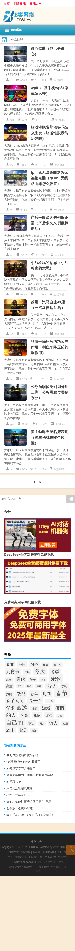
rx (11, 80)
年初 (29, 686)
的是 (24, 715)
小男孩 (37, 871)
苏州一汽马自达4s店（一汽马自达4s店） (48, 304)
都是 (23, 729)
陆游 (34, 730)
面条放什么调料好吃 (19, 808)
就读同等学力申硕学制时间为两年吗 (29, 775)
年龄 (39, 686)
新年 (34, 693)
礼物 (36, 715)
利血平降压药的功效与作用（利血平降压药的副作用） (49, 347)
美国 (60, 715)
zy (11, 164)
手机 (64, 686)
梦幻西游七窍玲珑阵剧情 (22, 755)
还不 (10, 730)
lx (11, 379)
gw (12, 424)
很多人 (51, 685)
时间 (47, 693)
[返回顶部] (70, 850)
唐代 (20, 679)
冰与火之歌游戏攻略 (19, 788)
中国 (22, 664)
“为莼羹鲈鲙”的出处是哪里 (23, 761)
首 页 (6, 3)
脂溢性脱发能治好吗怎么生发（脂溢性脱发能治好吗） (49, 132)
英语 (31, 723)
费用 (65, 723)
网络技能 (20, 3)
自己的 (14, 722)
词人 (41, 723)
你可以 (57, 664)
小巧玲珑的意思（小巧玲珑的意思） (49, 265)
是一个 (35, 700)
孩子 (43, 679)
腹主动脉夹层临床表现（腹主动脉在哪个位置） (49, 437)
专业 (10, 664)
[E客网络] (37, 16)
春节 (62, 692)
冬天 (40, 671)
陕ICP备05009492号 (54, 852)
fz (11, 469)
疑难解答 (37, 852)
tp (11, 210)
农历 (27, 672)
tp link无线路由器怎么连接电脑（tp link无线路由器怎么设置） (49, 178)
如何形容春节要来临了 (21, 768)
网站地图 (26, 852)
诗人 (53, 723)
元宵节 (12, 671)
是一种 (49, 701)
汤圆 (34, 708)
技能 (9, 694)
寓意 (9, 686)
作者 (45, 665)
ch (11, 255)
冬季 (55, 671)
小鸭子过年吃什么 (18, 795)
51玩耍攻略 (13, 781)
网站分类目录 (60, 847)
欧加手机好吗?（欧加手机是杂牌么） (30, 815)
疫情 (59, 708)
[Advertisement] (37, 913)
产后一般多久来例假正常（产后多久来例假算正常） (49, 223)
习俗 (34, 664)
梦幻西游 (16, 707)
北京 (8, 679)
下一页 (37, 482)
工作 (20, 686)
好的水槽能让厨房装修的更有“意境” (29, 801)
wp (12, 119)
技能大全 (35, 3)
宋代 (56, 678)
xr (11, 294)
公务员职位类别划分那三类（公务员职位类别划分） (49, 392)
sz (11, 334)
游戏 (46, 708)
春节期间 (15, 700)
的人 (11, 714)
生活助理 (59, 80)
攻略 (21, 693)
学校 (33, 679)
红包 (48, 715)
